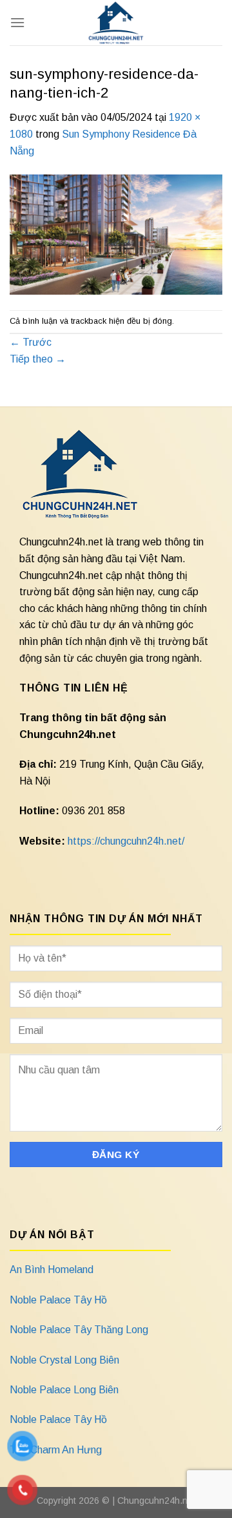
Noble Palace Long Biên (64, 1389)
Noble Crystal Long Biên (64, 1360)
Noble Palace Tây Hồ (58, 1299)
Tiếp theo (38, 358)
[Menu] (17, 22)
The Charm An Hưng (56, 1449)
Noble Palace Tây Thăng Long (79, 1329)
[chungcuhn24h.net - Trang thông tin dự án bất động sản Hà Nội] (116, 22)
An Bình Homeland (51, 1269)
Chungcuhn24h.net (156, 1500)
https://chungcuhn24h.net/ (126, 841)
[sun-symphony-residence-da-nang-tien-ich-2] (116, 233)
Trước (31, 342)
